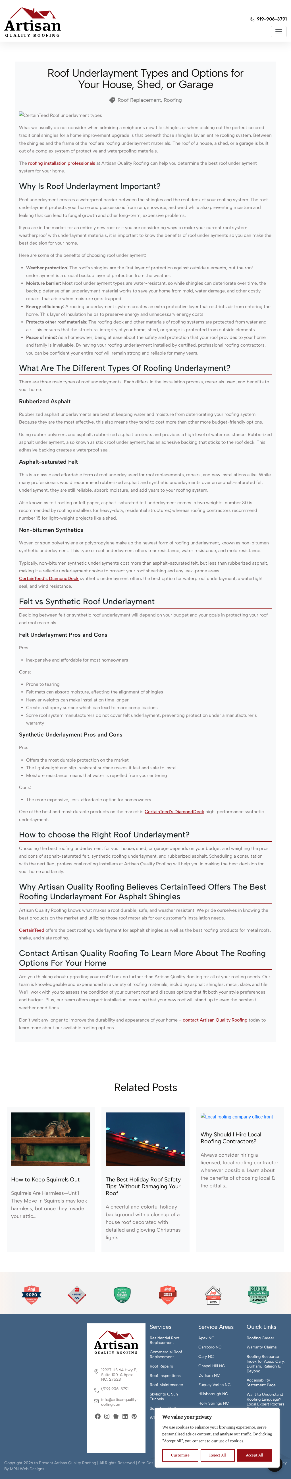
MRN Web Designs (27, 1468)
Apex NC (206, 1338)
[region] (217, 1438)
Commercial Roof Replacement (166, 1354)
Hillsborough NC (213, 1394)
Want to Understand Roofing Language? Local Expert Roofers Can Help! (265, 1401)
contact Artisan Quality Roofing (215, 1020)
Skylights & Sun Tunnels (164, 1396)
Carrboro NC (210, 1347)
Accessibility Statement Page (261, 1383)
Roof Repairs (161, 1366)
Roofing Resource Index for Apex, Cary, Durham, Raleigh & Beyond (266, 1363)
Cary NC (206, 1356)
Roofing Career (260, 1338)
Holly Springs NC (213, 1403)
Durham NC (209, 1375)
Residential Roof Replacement (165, 1340)
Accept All (254, 1455)
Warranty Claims (262, 1347)
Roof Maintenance (166, 1385)
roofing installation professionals (61, 163)
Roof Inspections (165, 1376)
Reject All (217, 1455)
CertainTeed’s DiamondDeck (49, 578)
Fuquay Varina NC (214, 1385)
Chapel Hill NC (211, 1366)
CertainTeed (31, 930)
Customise (180, 1455)
